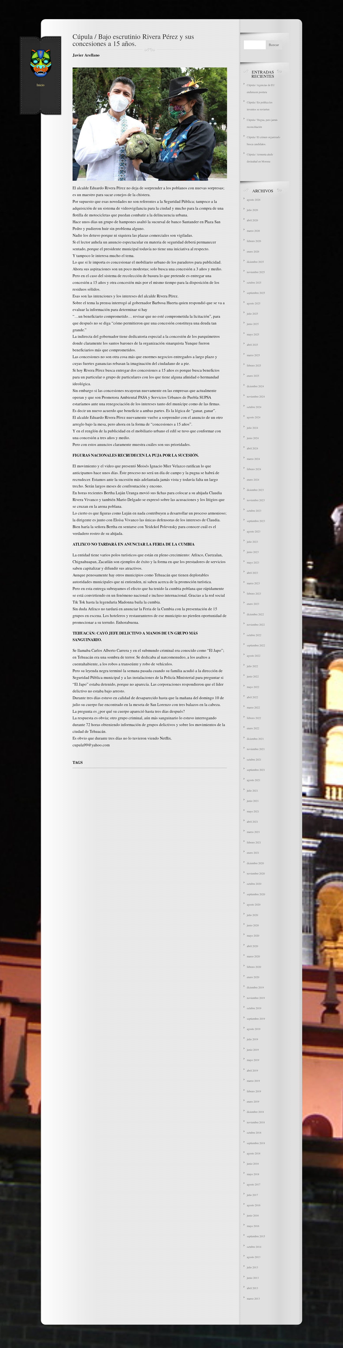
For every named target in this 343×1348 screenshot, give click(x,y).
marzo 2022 (253, 707)
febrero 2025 (254, 365)
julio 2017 (252, 1195)
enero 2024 (253, 479)
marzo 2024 (253, 459)
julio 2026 (252, 210)
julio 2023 (252, 541)
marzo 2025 (253, 355)
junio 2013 (253, 1278)
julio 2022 (252, 666)
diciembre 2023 (255, 490)
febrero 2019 (254, 1091)
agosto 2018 (253, 1153)
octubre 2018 (254, 1132)
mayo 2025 (253, 334)
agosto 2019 (253, 1029)
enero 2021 (253, 852)
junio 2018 (253, 1163)
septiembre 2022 (256, 645)
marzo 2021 (253, 832)
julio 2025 (252, 313)
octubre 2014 (254, 1247)
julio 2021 (252, 790)
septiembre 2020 (256, 894)
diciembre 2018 (255, 1112)
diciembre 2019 (255, 987)
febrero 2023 (254, 593)
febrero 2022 (254, 718)
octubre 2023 (254, 510)
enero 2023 (253, 604)
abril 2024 (252, 448)
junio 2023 (253, 552)
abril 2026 (252, 220)
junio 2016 (253, 1215)
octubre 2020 (254, 884)
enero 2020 (253, 977)
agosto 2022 (253, 655)
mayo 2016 (253, 1226)
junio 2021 (253, 801)
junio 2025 (253, 324)
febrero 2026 (254, 241)
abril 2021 (252, 821)
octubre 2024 (254, 407)
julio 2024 (252, 428)
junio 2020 (253, 925)
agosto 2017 (253, 1184)
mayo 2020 (253, 935)
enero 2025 (253, 376)
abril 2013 (252, 1288)
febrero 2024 (254, 469)
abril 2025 (252, 344)
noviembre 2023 (256, 500)
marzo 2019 (253, 1081)
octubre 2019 (254, 1008)
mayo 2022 (253, 687)
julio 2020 (252, 915)
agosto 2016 (253, 1205)
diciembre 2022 (255, 614)
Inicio (40, 85)
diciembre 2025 (255, 262)
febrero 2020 (254, 967)
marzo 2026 (253, 231)
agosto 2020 (253, 904)
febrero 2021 (254, 842)
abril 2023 (252, 573)
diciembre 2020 (255, 863)
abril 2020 (252, 946)
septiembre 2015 (256, 1236)
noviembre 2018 (256, 1122)
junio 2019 (253, 1050)
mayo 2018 (253, 1174)
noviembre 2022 (256, 624)
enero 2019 (253, 1101)
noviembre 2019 (256, 998)
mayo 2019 (253, 1060)
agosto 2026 (253, 199)
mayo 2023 (253, 562)
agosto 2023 (253, 531)
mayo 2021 (253, 811)
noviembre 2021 (256, 749)
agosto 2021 (253, 780)
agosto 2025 (253, 303)
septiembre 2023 (256, 521)
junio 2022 (253, 676)
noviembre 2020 (256, 873)
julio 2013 (252, 1267)
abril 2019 (252, 1070)
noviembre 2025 (256, 272)
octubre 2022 (254, 635)
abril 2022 (252, 697)
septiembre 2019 (256, 1018)
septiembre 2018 (256, 1143)
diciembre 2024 (255, 386)
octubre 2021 (254, 759)
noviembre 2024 (256, 396)
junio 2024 (253, 438)
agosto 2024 (253, 417)
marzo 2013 (253, 1298)
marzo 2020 (253, 956)
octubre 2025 (254, 282)
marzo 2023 (253, 583)
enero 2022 (253, 728)
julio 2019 (252, 1039)
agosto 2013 (253, 1257)
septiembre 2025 (256, 293)
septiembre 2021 (256, 770)
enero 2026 (253, 251)
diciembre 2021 (255, 739)
